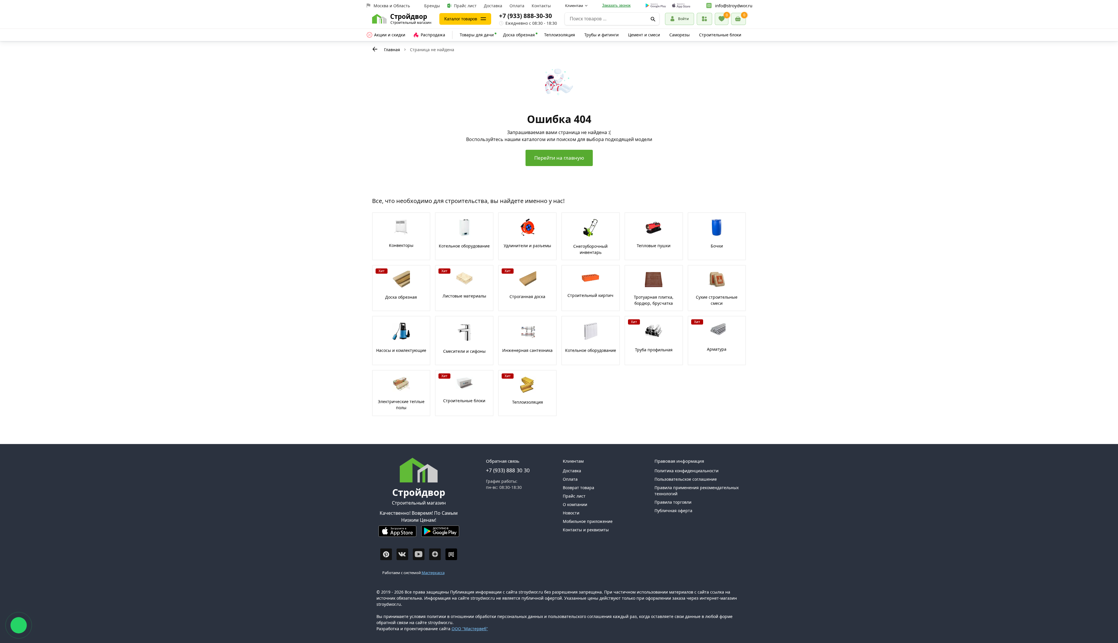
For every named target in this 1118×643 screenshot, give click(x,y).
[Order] (704, 18)
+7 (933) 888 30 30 (508, 470)
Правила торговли (672, 502)
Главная (392, 49)
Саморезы (679, 35)
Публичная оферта (673, 510)
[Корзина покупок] (738, 19)
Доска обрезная (519, 35)
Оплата (517, 5)
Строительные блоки (720, 35)
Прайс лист (465, 5)
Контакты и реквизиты (586, 529)
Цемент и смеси (644, 35)
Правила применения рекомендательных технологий (696, 490)
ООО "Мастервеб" (470, 628)
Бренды (432, 5)
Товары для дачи (477, 35)
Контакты (541, 5)
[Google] (656, 5)
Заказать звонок (616, 5)
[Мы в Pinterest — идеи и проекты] (386, 554)
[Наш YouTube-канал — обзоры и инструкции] (418, 554)
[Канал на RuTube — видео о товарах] (451, 554)
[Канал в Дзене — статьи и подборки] (435, 554)
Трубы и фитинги (601, 35)
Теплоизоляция (559, 35)
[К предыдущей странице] (375, 49)
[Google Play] (440, 534)
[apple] (681, 5)
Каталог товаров (460, 18)
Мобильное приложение (588, 521)
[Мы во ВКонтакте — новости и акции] (402, 554)
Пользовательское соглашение (685, 479)
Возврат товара (578, 487)
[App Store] (397, 534)
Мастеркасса (433, 572)
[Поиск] (653, 18)
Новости (571, 513)
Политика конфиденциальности (686, 470)
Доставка (493, 5)
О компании (575, 504)
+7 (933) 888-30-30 (525, 16)
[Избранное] (721, 19)
